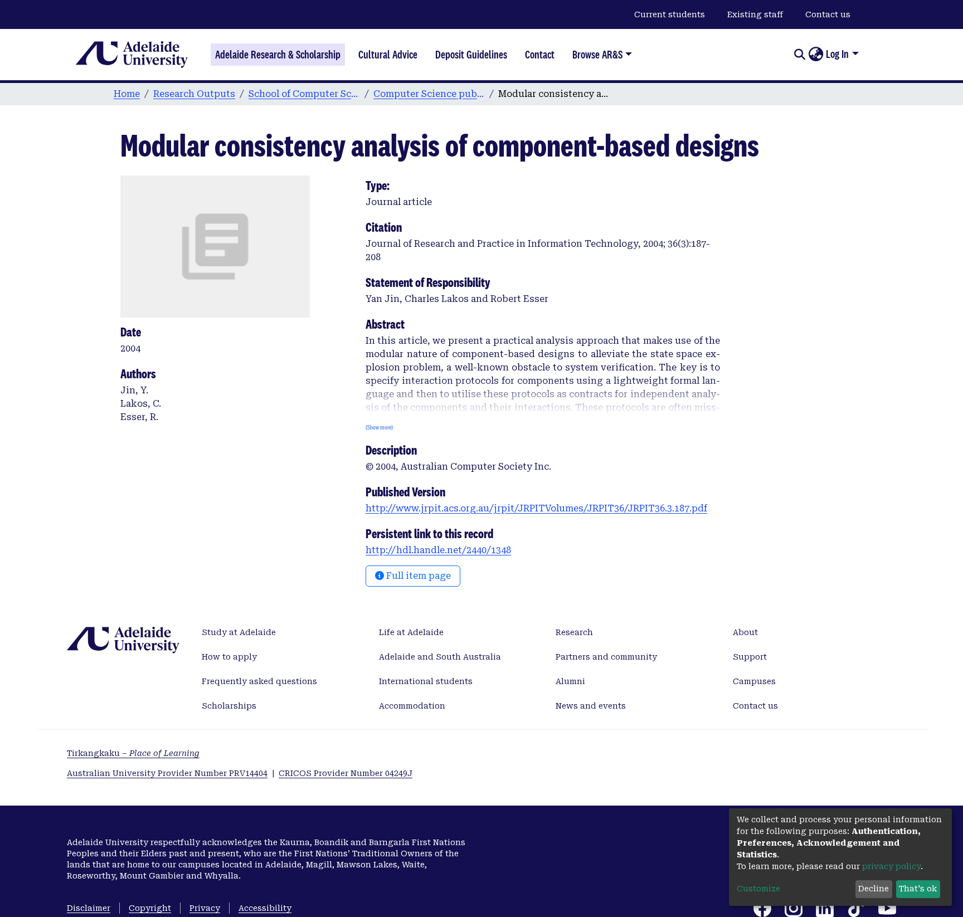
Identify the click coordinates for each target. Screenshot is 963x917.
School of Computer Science (304, 94)
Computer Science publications (429, 94)
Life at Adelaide (411, 632)
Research (574, 632)
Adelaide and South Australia (440, 656)
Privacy (204, 908)
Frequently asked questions (259, 681)
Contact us (827, 14)
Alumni (570, 681)
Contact (540, 54)
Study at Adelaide (239, 632)
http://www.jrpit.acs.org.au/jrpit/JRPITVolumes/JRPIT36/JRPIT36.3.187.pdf (536, 508)
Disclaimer (88, 908)
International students (426, 681)
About (745, 632)
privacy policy (891, 866)
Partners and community (606, 656)
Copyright (150, 908)
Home (127, 94)
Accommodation (412, 705)
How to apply (229, 656)
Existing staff (755, 14)
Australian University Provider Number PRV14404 (167, 773)
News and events (591, 705)
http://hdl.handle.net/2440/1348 (438, 550)
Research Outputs (194, 94)
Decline (873, 888)
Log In (837, 54)
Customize (758, 888)
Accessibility (265, 908)
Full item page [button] (417, 575)
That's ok (918, 888)
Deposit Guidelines (471, 54)
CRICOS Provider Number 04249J (345, 773)
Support (750, 656)
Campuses (754, 681)
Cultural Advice (387, 54)
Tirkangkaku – (133, 753)
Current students (669, 14)
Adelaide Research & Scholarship (278, 54)
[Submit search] (799, 54)
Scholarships (229, 705)
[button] (815, 54)
